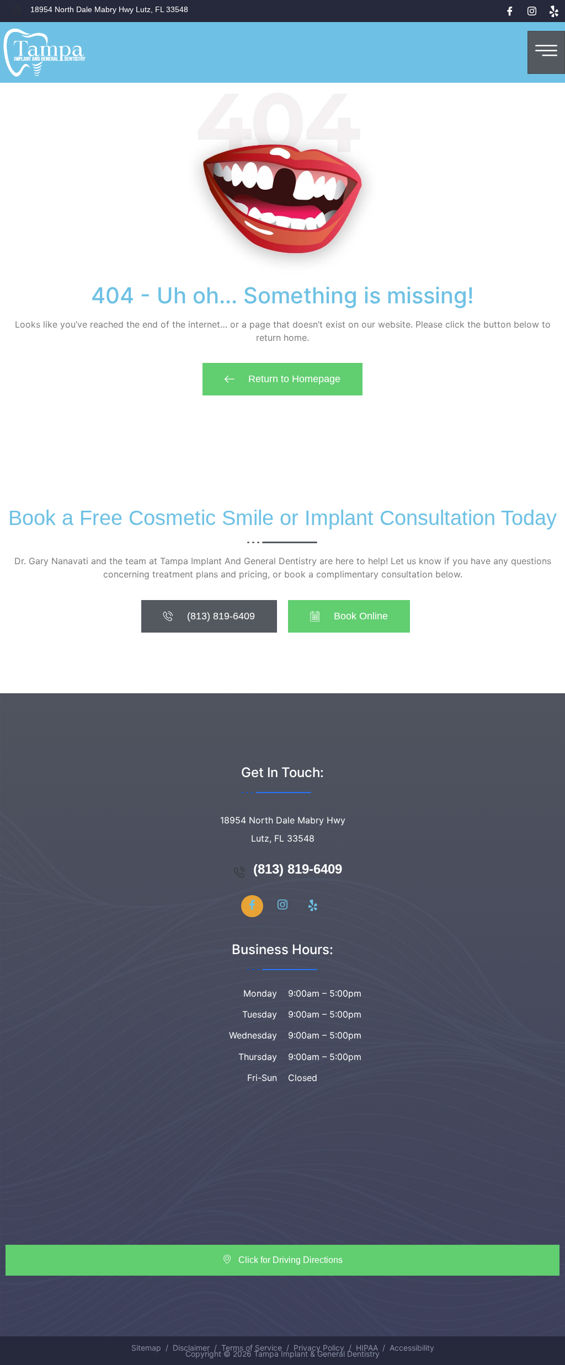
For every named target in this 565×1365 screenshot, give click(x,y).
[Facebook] (510, 11)
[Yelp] (554, 11)
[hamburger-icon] (546, 52)
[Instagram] (532, 11)
